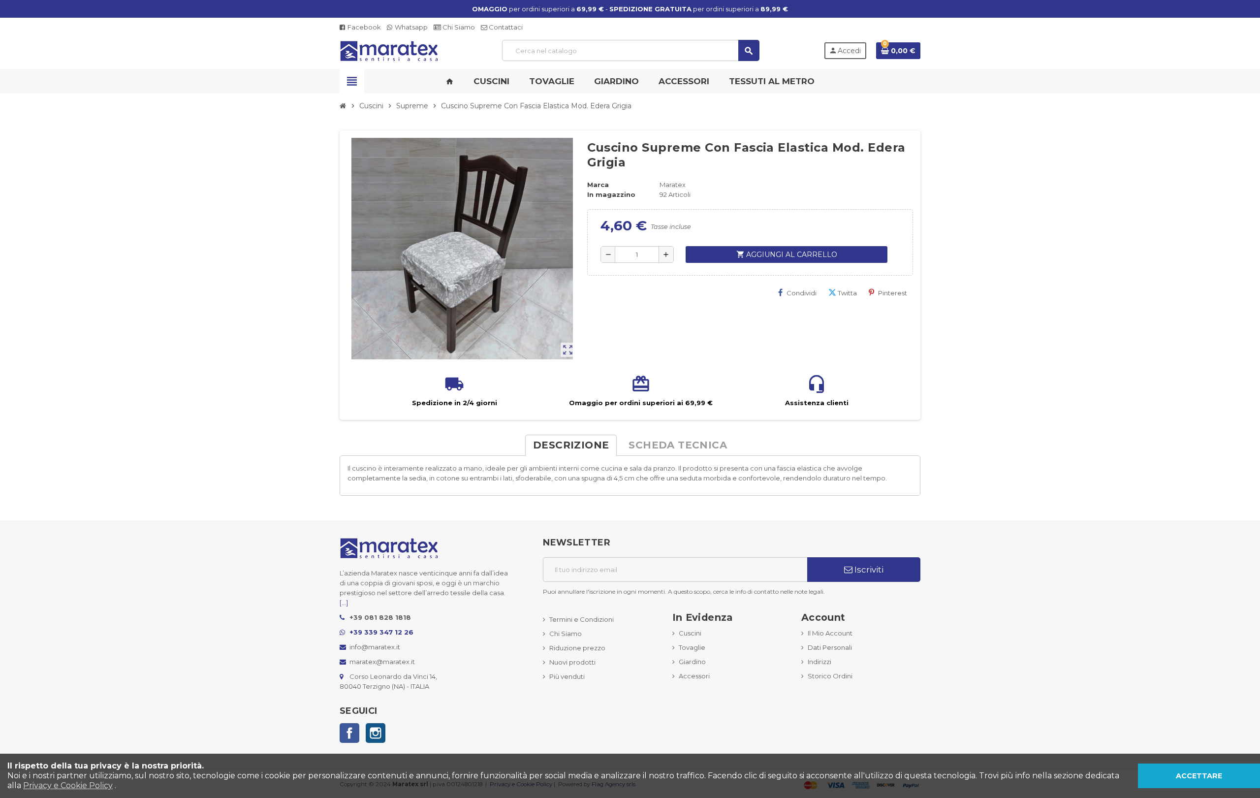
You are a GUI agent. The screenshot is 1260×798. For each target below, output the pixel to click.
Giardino (692, 662)
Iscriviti (867, 570)
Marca (598, 185)
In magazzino (611, 194)
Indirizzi (819, 662)
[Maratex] (389, 50)
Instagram (375, 733)
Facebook (363, 27)
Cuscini (690, 633)
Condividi (802, 293)
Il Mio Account (830, 633)
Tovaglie (692, 647)
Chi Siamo (458, 27)
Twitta (847, 293)
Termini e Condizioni (581, 619)
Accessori (694, 676)
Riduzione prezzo (577, 648)
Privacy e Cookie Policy (68, 785)
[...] (344, 602)
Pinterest (892, 293)
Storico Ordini (830, 676)
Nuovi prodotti (572, 662)
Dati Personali (830, 647)
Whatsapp (410, 27)
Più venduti (567, 676)
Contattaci (505, 27)
